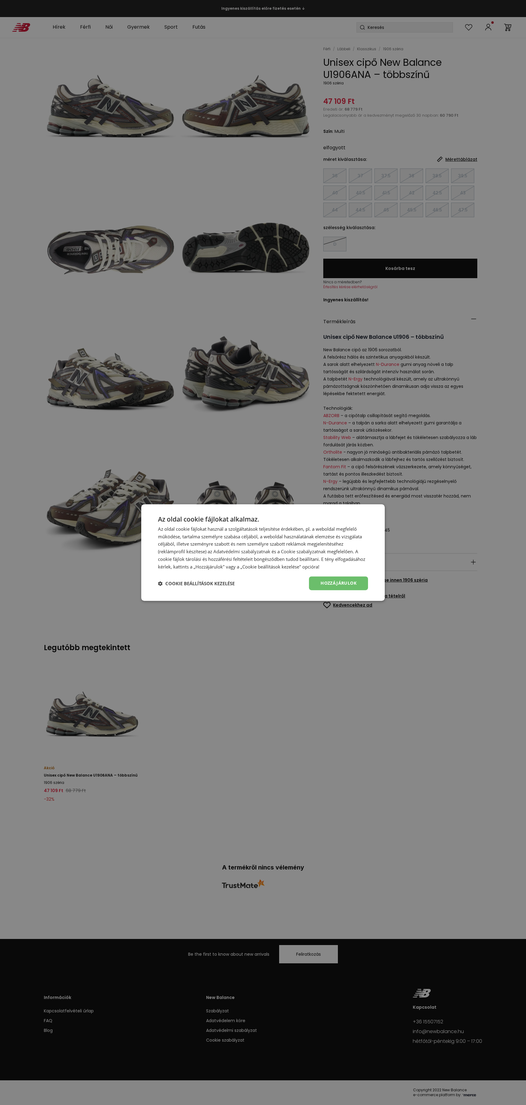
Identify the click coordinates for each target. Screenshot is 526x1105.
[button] (196, 583)
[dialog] (263, 552)
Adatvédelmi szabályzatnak (241, 551)
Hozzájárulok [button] (338, 583)
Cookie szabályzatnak (303, 551)
